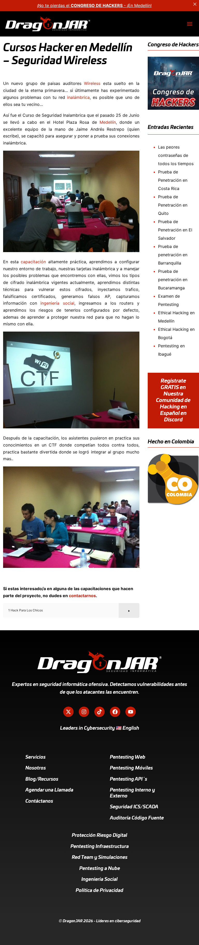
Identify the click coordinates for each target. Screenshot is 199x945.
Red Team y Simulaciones (99, 857)
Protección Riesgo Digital (99, 835)
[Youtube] (130, 712)
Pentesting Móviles (131, 768)
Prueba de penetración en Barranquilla (172, 255)
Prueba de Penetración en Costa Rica (172, 180)
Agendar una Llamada (49, 790)
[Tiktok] (99, 712)
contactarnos (82, 595)
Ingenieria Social (99, 879)
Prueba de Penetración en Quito (172, 205)
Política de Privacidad (99, 890)
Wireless (92, 83)
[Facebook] (115, 712)
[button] (189, 24)
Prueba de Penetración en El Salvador (175, 230)
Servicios (35, 757)
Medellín (108, 122)
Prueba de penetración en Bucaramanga (172, 279)
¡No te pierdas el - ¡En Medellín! (94, 5)
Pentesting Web (127, 757)
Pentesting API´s (128, 779)
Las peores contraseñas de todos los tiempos (176, 155)
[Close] (195, 4)
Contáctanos (39, 801)
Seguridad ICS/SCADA (134, 807)
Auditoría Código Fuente (137, 818)
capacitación (33, 261)
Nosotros (35, 768)
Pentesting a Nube (99, 868)
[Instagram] (84, 712)
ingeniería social (57, 303)
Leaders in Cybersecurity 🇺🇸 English (99, 728)
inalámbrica (78, 97)
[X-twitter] (68, 712)
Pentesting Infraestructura (99, 846)
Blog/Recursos (41, 779)
